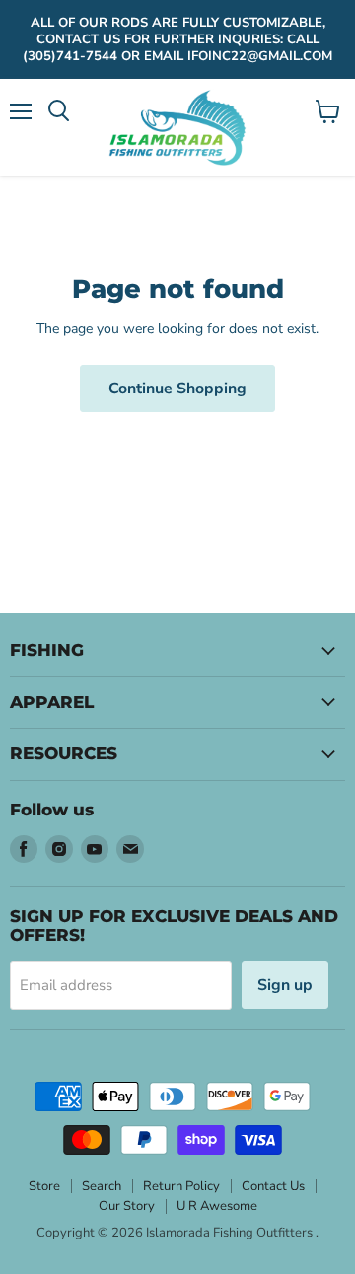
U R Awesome (217, 1206)
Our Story (127, 1206)
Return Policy (181, 1186)
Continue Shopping (177, 388)
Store (44, 1186)
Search (101, 1186)
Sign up (285, 985)
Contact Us (273, 1186)
